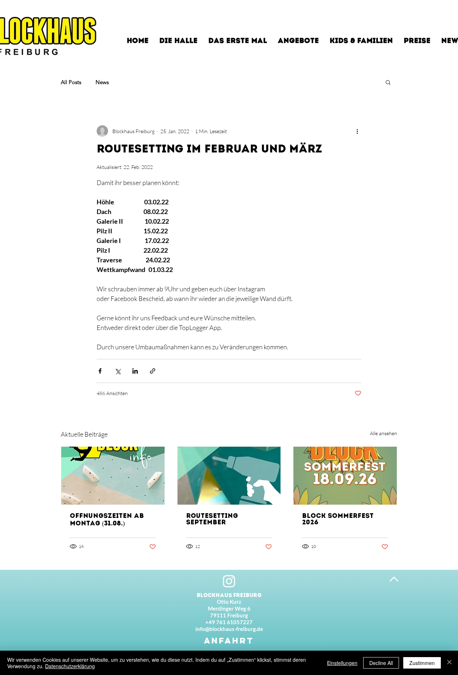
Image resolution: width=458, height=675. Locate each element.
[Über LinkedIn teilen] (135, 371)
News (102, 82)
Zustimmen (422, 662)
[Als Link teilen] (152, 371)
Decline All (381, 662)
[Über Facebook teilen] (100, 371)
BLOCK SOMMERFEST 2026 (338, 519)
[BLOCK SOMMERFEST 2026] (345, 476)
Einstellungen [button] (342, 662)
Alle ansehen (383, 433)
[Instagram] (229, 581)
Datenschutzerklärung (70, 666)
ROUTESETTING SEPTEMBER (212, 519)
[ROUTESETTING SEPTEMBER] (229, 476)
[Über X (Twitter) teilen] (117, 371)
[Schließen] (449, 662)
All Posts (71, 82)
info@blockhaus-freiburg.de (229, 629)
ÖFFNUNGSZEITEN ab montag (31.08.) (107, 520)
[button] (388, 82)
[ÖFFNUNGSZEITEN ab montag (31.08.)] (113, 476)
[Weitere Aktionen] (357, 131)
